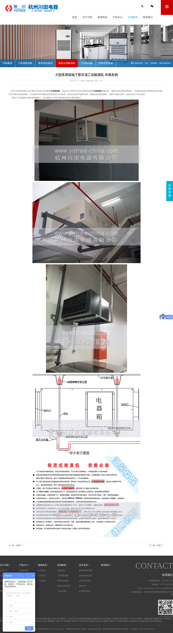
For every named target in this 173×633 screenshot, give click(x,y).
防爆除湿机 (96, 619)
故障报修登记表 (85, 576)
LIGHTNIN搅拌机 (135, 619)
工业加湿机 (87, 63)
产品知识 (42, 581)
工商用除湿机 (25, 63)
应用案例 (133, 17)
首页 (74, 17)
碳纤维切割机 (85, 619)
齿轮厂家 (55, 619)
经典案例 (7, 63)
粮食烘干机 (113, 621)
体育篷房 (67, 621)
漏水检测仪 (123, 621)
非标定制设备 (106, 63)
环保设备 (82, 621)
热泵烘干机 (36, 619)
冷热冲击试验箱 (101, 621)
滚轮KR (75, 621)
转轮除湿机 (106, 619)
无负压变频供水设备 (38, 621)
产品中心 (117, 17)
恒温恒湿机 (148, 619)
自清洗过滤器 (73, 619)
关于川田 (87, 17)
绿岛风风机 (133, 621)
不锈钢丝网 (116, 619)
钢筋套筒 (51, 621)
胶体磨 (125, 619)
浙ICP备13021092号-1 (147, 629)
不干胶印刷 (166, 619)
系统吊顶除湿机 (66, 63)
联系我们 (148, 17)
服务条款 (83, 586)
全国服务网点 (84, 591)
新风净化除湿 (45, 63)
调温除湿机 (46, 619)
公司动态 (42, 570)
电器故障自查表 (85, 570)
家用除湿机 (24, 570)
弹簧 (2, 621)
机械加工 (64, 619)
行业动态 (42, 576)
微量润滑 (157, 619)
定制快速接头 (144, 621)
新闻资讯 (102, 17)
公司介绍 (4, 570)
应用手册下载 (84, 581)
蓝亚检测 (90, 621)
